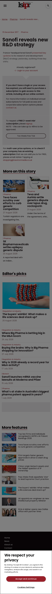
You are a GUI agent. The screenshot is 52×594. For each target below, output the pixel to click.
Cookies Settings (26, 587)
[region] (26, 572)
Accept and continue (26, 579)
